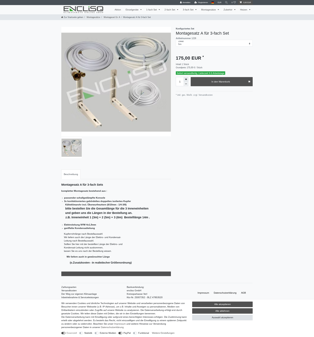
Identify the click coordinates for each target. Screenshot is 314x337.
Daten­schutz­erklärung (225, 292)
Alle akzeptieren (222, 304)
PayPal (127, 333)
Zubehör (228, 9)
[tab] (70, 174)
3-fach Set (188, 9)
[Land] (213, 2)
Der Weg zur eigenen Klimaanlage (79, 294)
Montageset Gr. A (111, 17)
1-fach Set (151, 9)
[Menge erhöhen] (186, 79)
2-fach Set (170, 9)
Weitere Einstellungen (163, 333)
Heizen (244, 9)
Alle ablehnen (222, 311)
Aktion (118, 9)
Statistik (88, 333)
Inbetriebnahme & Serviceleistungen (80, 297)
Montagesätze (209, 9)
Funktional (143, 333)
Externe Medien (108, 333)
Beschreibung (71, 174)
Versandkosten (69, 290)
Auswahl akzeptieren (222, 317)
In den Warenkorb (220, 81)
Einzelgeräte (132, 9)
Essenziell (72, 333)
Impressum (203, 292)
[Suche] (226, 2)
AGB (243, 292)
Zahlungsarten (68, 287)
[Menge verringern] (186, 84)
